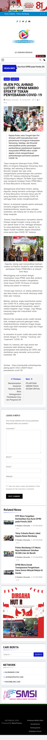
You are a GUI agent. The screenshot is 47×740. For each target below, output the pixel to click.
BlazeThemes (17, 723)
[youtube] (29, 21)
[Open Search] (40, 60)
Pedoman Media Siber (35, 720)
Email (9, 467)
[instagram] (19, 21)
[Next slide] (44, 14)
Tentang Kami (35, 728)
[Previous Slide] (40, 14)
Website (9, 476)
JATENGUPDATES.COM (14, 677)
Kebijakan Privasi (35, 731)
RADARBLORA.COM (12, 682)
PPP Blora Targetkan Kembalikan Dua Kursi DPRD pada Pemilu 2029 (28, 519)
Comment (10, 428)
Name (9, 457)
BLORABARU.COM (12, 672)
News (6, 79)
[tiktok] (26, 21)
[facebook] (17, 21)
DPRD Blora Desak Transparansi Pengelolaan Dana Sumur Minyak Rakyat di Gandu (22, 14)
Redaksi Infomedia (12, 100)
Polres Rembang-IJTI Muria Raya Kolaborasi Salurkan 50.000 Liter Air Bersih (27, 550)
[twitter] (23, 21)
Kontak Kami (35, 724)
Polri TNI (14, 79)
